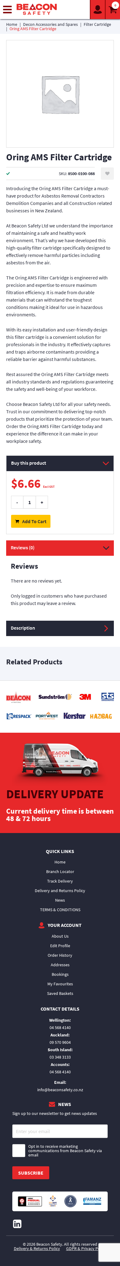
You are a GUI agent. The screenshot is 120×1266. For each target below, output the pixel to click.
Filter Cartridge (97, 24)
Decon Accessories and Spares (50, 24)
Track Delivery (60, 881)
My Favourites (60, 984)
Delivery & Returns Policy (37, 1248)
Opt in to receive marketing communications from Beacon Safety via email (65, 1150)
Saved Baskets (60, 993)
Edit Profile (60, 945)
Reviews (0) (22, 547)
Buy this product (28, 463)
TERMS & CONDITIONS (60, 909)
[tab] (60, 580)
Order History (60, 955)
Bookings (60, 974)
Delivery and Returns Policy (60, 890)
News (60, 900)
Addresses (60, 965)
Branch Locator (60, 871)
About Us (60, 936)
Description (23, 628)
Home (11, 24)
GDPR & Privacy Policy (86, 1248)
